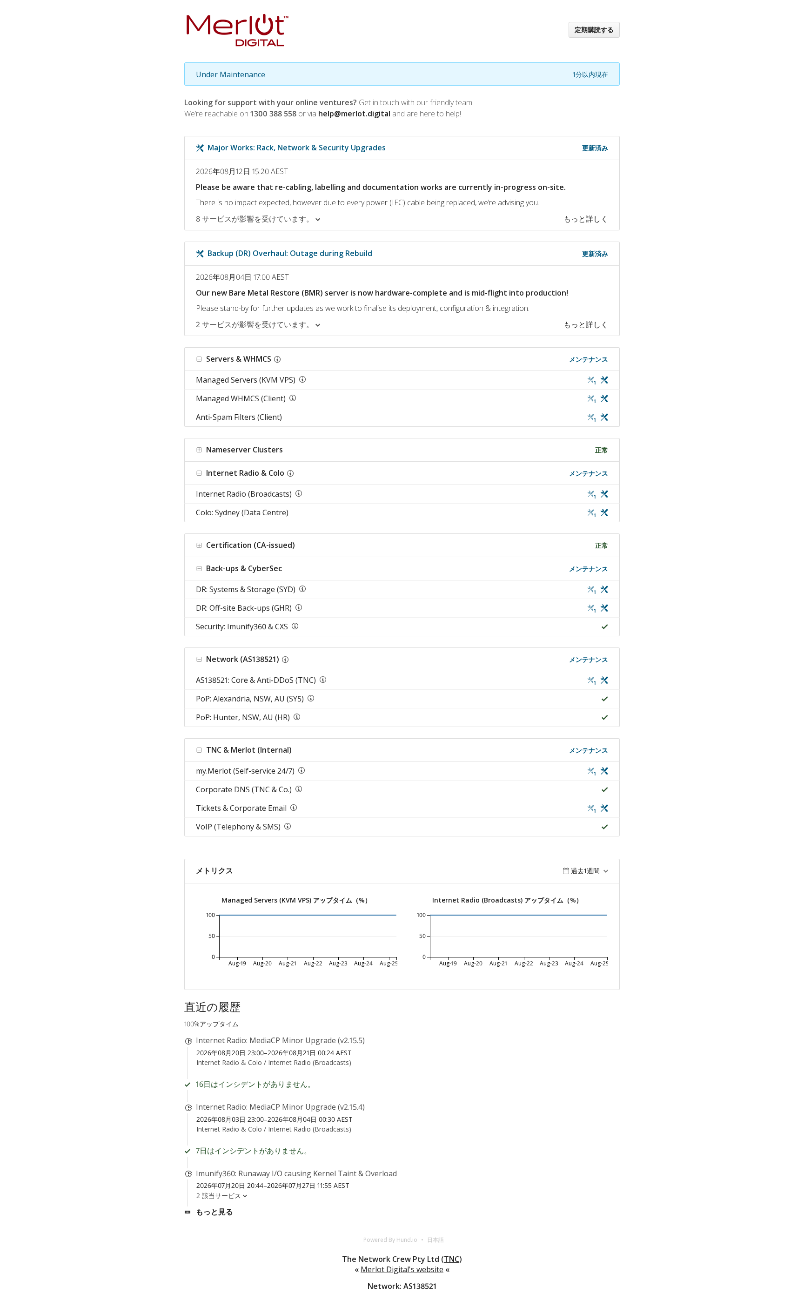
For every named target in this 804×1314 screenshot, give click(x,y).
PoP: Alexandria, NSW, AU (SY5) (250, 699)
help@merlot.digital (354, 113)
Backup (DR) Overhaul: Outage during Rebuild (290, 253)
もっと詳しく (585, 219)
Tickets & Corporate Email (241, 808)
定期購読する (594, 29)
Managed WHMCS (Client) (241, 398)
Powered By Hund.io (390, 1240)
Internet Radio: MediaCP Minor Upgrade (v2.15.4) (280, 1107)
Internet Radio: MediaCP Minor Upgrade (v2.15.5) (280, 1040)
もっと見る (214, 1211)
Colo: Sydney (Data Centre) (242, 512)
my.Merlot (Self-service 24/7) (245, 771)
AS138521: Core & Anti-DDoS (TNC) (256, 680)
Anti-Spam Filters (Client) (239, 417)
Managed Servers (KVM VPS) (245, 380)
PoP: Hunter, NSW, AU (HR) (243, 717)
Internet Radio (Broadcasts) (244, 494)
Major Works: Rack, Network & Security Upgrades (297, 147)
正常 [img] (601, 449)
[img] (602, 380)
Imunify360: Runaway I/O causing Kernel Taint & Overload (296, 1173)
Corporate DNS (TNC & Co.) (244, 789)
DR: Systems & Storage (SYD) (245, 589)
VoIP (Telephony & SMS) (238, 827)
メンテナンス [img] (588, 359)
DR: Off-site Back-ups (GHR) (244, 608)
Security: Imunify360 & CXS (242, 626)
